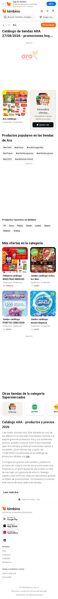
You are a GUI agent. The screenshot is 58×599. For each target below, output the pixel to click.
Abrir (51, 3)
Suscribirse (49, 25)
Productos (7, 562)
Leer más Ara (10, 492)
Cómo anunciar (9, 573)
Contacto (6, 554)
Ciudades (6, 558)
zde (28, 456)
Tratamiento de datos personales (29, 595)
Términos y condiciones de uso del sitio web (29, 591)
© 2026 (29, 587)
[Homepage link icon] (19, 499)
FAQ (4, 550)
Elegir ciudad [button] (49, 17)
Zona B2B (6, 577)
